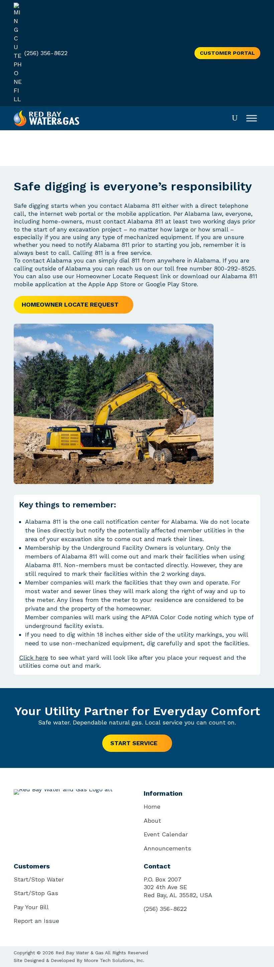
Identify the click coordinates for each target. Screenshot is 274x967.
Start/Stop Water (39, 879)
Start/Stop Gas (36, 893)
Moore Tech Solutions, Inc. (114, 960)
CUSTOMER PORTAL (227, 53)
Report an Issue (36, 920)
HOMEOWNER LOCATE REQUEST (70, 304)
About (152, 820)
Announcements (167, 848)
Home (152, 806)
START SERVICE (133, 743)
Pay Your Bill (31, 907)
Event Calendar (166, 834)
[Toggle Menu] (251, 118)
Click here (33, 657)
